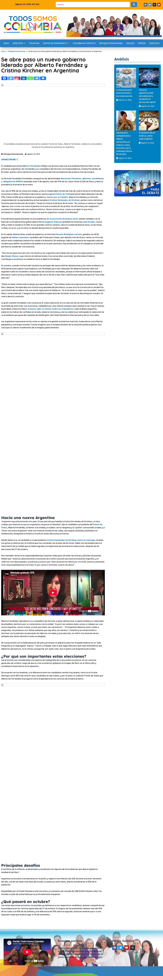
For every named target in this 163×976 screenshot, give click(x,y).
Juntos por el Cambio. (57, 197)
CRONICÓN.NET (9, 159)
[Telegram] (37, 78)
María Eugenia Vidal (48, 222)
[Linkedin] (24, 78)
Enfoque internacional (16, 51)
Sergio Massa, (12, 256)
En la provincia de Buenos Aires (62, 219)
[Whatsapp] (30, 78)
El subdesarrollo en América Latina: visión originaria (147, 135)
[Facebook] (4, 78)
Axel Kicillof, (89, 222)
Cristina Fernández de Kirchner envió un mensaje (70, 540)
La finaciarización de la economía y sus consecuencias (124, 93)
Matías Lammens (20, 237)
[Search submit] (134, 4)
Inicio (3, 51)
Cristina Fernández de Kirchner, (64, 200)
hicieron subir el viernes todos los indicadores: (51, 309)
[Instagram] (17, 78)
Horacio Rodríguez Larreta (68, 234)
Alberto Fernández (31, 166)
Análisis (121, 59)
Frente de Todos (63, 194)
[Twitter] (11, 78)
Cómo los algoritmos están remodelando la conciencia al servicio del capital (147, 96)
